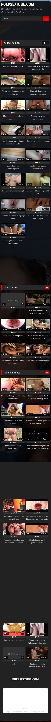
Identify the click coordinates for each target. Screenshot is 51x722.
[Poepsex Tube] (21, 5)
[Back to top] (43, 714)
